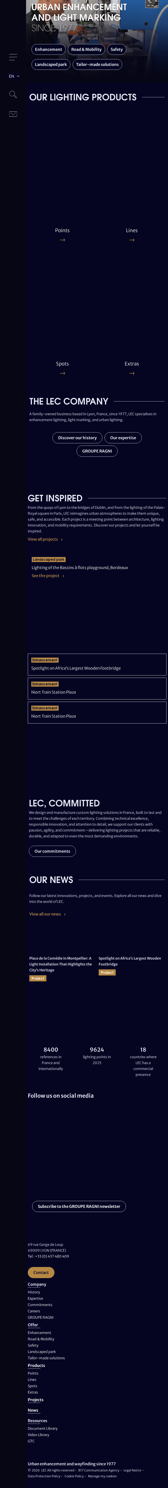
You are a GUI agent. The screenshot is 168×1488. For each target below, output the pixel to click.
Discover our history (77, 437)
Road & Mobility (86, 49)
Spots (32, 1386)
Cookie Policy (74, 1476)
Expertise (35, 1298)
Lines (32, 1379)
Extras (33, 1392)
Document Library (43, 1428)
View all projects (43, 539)
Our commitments (52, 851)
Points (33, 1373)
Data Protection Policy (44, 1476)
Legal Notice (132, 1470)
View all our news (45, 914)
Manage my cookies (102, 1476)
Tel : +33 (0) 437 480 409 (48, 1256)
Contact (41, 1272)
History (34, 1292)
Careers (34, 1311)
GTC (31, 1441)
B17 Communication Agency (99, 1470)
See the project (46, 575)
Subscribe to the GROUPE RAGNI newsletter (79, 1206)
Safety (117, 49)
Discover (43, 185)
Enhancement (48, 49)
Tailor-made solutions (97, 64)
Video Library (38, 1435)
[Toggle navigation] (13, 57)
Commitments (40, 1305)
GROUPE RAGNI (97, 451)
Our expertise (123, 437)
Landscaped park (51, 64)
